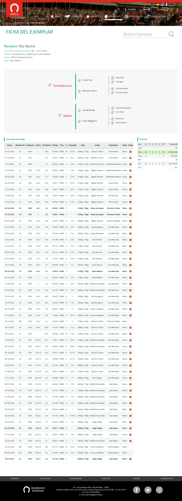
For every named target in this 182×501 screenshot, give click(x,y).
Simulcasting (158, 16)
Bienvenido (15, 478)
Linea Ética (106, 478)
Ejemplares (115, 16)
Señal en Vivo (136, 16)
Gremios (136, 478)
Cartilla (146, 9)
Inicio (57, 16)
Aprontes (95, 16)
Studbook (161, 9)
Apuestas (132, 9)
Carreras (77, 16)
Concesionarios (167, 478)
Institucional (45, 478)
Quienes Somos (76, 478)
